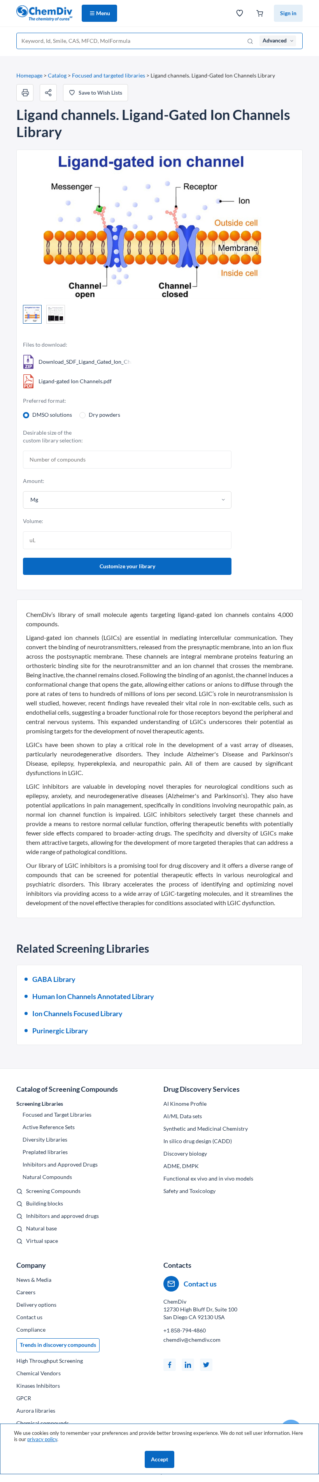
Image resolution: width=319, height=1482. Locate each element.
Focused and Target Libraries (57, 1114)
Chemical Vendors (38, 1373)
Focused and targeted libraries (108, 75)
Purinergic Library (60, 1030)
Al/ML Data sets (182, 1116)
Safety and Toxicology (189, 1191)
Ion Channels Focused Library (77, 1013)
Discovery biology (185, 1153)
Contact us (29, 1317)
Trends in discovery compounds (58, 1344)
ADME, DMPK (181, 1166)
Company (31, 1265)
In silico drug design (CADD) (197, 1141)
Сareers (25, 1292)
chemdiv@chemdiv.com (192, 1339)
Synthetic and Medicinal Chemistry (205, 1128)
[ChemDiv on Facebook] (169, 1365)
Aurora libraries (35, 1410)
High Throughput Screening (49, 1360)
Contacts (177, 1265)
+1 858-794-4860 (184, 1330)
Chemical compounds (42, 1423)
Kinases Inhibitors (38, 1385)
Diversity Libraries (45, 1139)
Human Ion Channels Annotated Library (93, 996)
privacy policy (42, 1439)
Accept (159, 1459)
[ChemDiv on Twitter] (206, 1365)
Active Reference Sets (49, 1127)
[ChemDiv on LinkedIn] (188, 1365)
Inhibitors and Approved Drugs (60, 1164)
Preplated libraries (45, 1152)
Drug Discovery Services (201, 1089)
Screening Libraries (39, 1103)
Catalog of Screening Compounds (67, 1089)
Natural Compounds (47, 1177)
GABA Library (53, 979)
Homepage (29, 75)
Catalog (57, 75)
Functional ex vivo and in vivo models (208, 1178)
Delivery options (36, 1304)
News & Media (33, 1279)
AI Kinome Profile (185, 1103)
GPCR (23, 1398)
